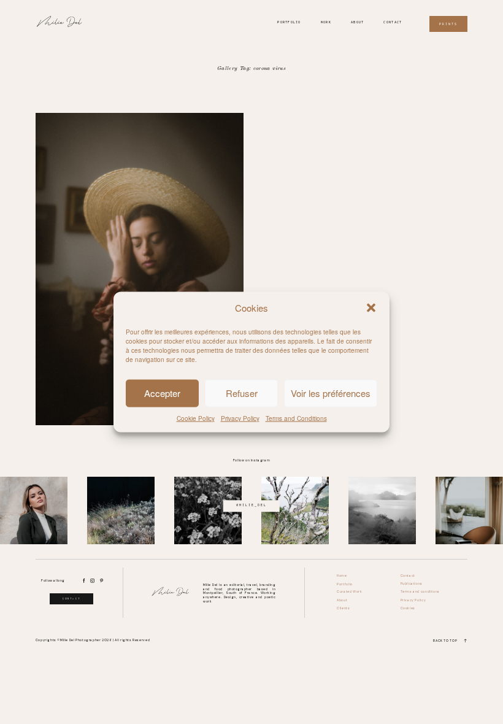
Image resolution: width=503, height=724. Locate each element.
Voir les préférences (331, 393)
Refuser (242, 393)
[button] (371, 308)
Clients (343, 608)
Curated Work (349, 592)
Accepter (162, 393)
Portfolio (289, 22)
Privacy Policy (240, 418)
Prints (448, 24)
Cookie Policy (196, 418)
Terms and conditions (420, 592)
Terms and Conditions (296, 418)
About (357, 22)
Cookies (408, 608)
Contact (392, 22)
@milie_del (251, 505)
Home (342, 576)
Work (326, 22)
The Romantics (140, 269)
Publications (412, 584)
